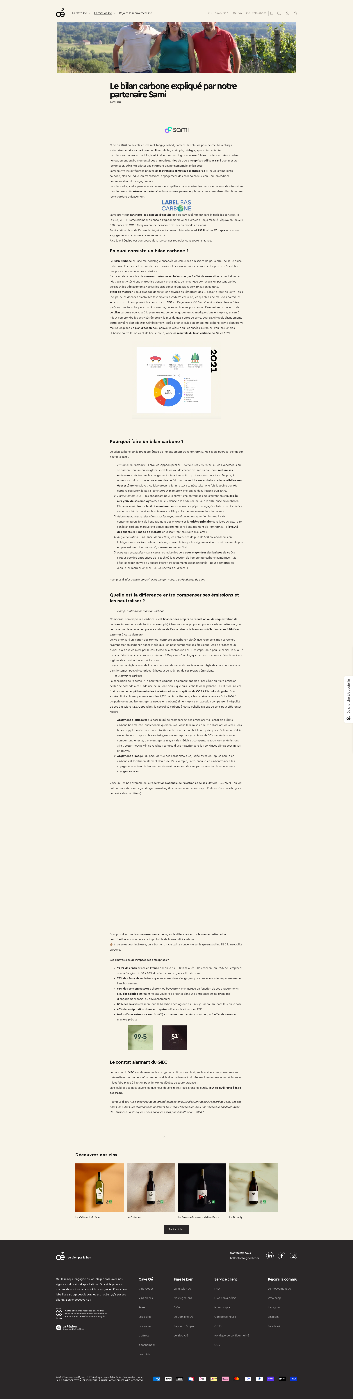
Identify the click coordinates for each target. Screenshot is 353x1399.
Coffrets (144, 1335)
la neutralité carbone (181, 939)
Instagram (274, 1307)
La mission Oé (103, 13)
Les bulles (145, 1316)
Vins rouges (146, 1288)
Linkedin (273, 1316)
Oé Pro (218, 1326)
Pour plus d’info (119, 1101)
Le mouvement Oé (280, 1288)
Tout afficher (176, 1229)
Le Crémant (134, 1217)
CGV (217, 1345)
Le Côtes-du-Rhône (87, 1217)
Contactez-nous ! (225, 1316)
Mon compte (222, 1307)
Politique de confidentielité (231, 1335)
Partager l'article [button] (123, 112)
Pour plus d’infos (224, 328)
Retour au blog (178, 1137)
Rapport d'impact (185, 1326)
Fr (271, 13)
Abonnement (147, 1345)
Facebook (274, 1326)
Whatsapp (274, 1298)
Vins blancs (146, 1298)
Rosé (142, 1307)
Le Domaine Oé (183, 1316)
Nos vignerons (183, 1298)
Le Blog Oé (181, 1335)
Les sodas (145, 1326)
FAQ (217, 1288)
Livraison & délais (225, 1298)
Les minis (144, 1354)
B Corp (178, 1307)
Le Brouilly (236, 1217)
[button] (81, 13)
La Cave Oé (79, 13)
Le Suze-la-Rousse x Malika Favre (198, 1217)
